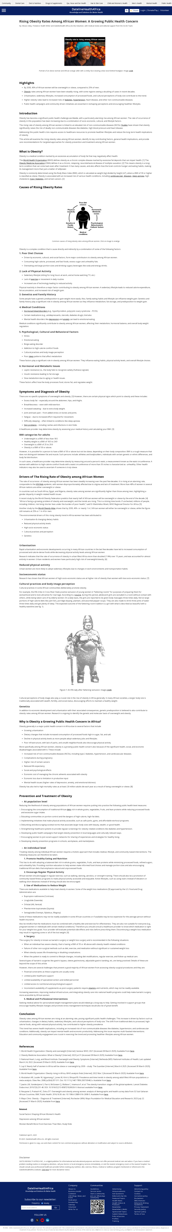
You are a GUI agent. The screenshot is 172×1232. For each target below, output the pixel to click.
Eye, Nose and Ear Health (76, 3)
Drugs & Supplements (54, 3)
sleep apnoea (138, 176)
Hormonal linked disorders (36, 311)
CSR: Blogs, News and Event (77, 1197)
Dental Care (19, 3)
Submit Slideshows (119, 1214)
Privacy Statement (141, 1207)
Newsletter (116, 1207)
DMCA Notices (139, 1201)
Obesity (27, 91)
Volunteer (164, 10)
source (78, 595)
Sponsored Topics (119, 1212)
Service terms (95, 1191)
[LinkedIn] (47, 1220)
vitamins (92, 988)
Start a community (97, 1194)
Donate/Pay (152, 10)
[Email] (42, 1220)
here (132, 1051)
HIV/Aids (39, 484)
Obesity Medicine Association (32, 163)
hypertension (79, 100)
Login (142, 10)
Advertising (116, 1189)
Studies (124, 125)
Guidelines (94, 1189)
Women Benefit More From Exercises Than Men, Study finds (45, 1124)
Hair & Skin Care (97, 3)
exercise (34, 279)
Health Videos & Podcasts (118, 1204)
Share (134, 10)
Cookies (137, 1194)
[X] (37, 1220)
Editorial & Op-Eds (119, 1196)
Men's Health (137, 3)
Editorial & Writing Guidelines (141, 1204)
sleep (31, 356)
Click (96, 1230)
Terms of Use (139, 1214)
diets (69, 809)
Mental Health (151, 3)
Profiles (115, 1219)
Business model (74, 1191)
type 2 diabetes (36, 179)
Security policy (140, 1209)
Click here (45, 1170)
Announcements (118, 1191)
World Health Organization (35, 160)
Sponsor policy (140, 1212)
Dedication (72, 1200)
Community (6, 3)
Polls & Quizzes (118, 1216)
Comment (72, 1194)
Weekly (46, 1203)
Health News (117, 1201)
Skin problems (30, 425)
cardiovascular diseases (120, 176)
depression (54, 319)
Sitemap (71, 1205)
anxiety (66, 319)
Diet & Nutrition (35, 3)
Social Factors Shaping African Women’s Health (39, 1114)
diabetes (68, 100)
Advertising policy (141, 1189)
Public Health (166, 3)
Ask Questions (118, 1194)
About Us (72, 1189)
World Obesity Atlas (46, 508)
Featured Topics (118, 1198)
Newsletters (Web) (119, 1209)
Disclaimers (139, 1198)
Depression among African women (34, 1119)
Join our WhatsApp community (97, 1197)
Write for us (73, 1209)
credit (131, 71)
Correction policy (141, 1196)
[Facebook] (32, 1220)
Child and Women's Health (117, 3)
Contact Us (138, 1191)
